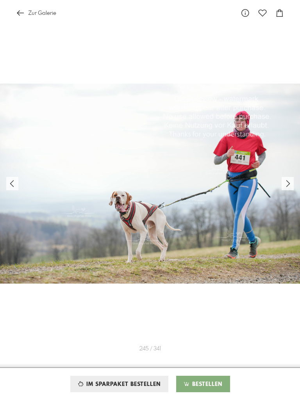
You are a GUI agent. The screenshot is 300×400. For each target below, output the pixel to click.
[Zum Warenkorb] (279, 13)
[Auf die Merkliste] (262, 13)
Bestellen (206, 384)
